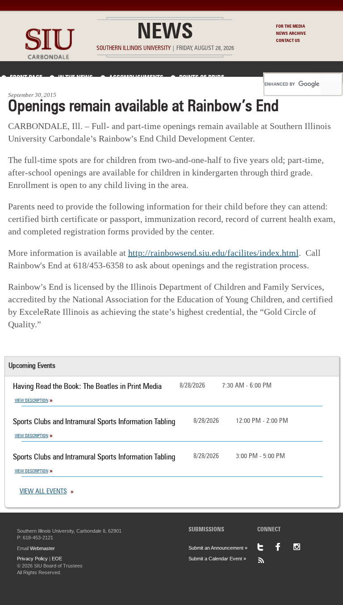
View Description (31, 400)
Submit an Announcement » (217, 548)
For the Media (290, 26)
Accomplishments (136, 78)
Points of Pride (201, 78)
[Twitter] (266, 547)
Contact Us (288, 40)
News (165, 33)
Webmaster (42, 548)
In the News (75, 78)
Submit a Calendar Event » (217, 558)
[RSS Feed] (266, 560)
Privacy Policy (32, 558)
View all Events (43, 491)
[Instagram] (302, 547)
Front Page (26, 78)
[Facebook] (284, 547)
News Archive (291, 33)
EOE (57, 558)
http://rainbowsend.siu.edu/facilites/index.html (213, 253)
